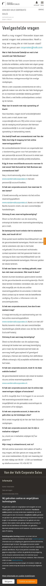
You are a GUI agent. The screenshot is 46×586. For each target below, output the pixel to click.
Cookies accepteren (27, 582)
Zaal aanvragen (7, 490)
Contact (41, 9)
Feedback (45, 241)
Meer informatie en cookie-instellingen (18, 576)
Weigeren (8, 582)
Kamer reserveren (8, 487)
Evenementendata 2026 (10, 494)
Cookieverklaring (17, 560)
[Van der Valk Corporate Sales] (11, 3)
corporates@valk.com (32, 47)
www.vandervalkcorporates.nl (14, 179)
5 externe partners (38, 539)
